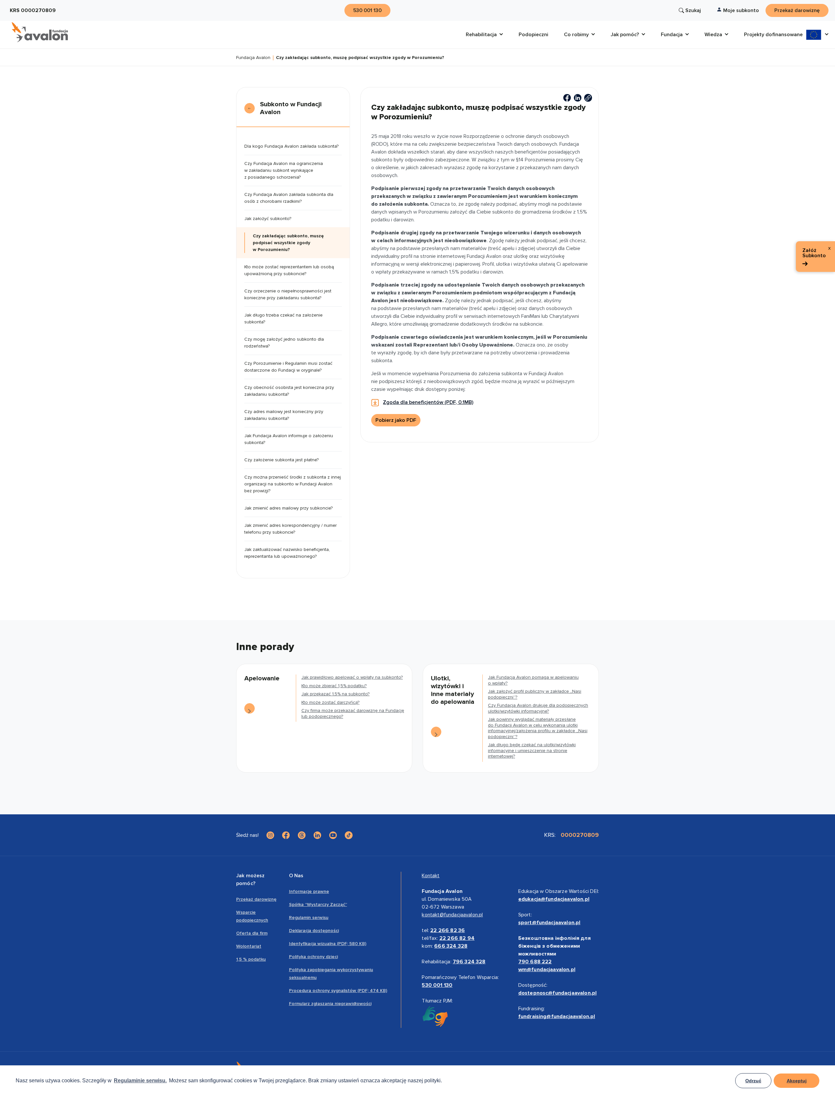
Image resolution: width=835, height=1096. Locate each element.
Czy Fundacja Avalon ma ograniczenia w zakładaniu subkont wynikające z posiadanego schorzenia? (283, 170)
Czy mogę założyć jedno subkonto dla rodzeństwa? (284, 342)
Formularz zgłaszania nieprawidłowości (330, 1003)
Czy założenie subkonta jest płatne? (281, 460)
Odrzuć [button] (753, 1080)
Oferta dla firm (251, 933)
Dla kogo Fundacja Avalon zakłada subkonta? (291, 146)
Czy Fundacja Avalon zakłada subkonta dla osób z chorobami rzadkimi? (288, 198)
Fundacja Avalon (253, 57)
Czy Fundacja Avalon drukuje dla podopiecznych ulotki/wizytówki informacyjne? (538, 708)
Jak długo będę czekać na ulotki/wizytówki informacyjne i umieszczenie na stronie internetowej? (532, 750)
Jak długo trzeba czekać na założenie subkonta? (283, 318)
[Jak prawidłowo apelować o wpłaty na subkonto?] (249, 708)
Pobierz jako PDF (395, 420)
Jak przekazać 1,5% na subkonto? (335, 694)
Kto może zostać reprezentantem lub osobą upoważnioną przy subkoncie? (289, 270)
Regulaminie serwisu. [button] (140, 1080)
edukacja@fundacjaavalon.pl (553, 899)
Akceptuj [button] (797, 1080)
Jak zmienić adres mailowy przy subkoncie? (288, 508)
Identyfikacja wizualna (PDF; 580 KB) (327, 943)
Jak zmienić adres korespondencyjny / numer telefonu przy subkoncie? (290, 529)
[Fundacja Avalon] (40, 32)
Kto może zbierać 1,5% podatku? (334, 686)
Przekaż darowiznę (256, 899)
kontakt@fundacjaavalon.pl (452, 914)
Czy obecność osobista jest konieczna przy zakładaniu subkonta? (289, 391)
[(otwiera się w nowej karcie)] (567, 98)
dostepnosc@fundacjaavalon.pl (557, 993)
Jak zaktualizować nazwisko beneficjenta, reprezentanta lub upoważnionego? (287, 553)
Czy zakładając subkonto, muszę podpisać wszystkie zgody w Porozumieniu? (288, 242)
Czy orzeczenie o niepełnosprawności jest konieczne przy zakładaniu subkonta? (287, 294)
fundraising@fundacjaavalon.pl (556, 1016)
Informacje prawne (309, 891)
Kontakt (430, 875)
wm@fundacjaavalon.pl (546, 969)
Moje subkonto (741, 10)
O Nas (296, 875)
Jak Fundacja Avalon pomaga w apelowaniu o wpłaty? (533, 680)
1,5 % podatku (251, 959)
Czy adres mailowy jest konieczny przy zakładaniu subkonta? (283, 415)
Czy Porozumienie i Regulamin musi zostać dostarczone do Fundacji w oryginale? (288, 367)
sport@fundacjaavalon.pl (549, 922)
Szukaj (693, 10)
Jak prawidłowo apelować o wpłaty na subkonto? (352, 677)
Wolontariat (248, 946)
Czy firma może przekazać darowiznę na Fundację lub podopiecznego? (352, 713)
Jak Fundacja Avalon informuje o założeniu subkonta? (288, 439)
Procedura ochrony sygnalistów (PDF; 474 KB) (338, 990)
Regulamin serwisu (308, 917)
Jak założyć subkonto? (267, 218)
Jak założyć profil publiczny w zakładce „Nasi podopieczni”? (534, 694)
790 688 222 (535, 961)
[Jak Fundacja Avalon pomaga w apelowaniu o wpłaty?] (436, 732)
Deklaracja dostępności (314, 930)
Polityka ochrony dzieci (313, 956)
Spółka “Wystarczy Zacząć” (318, 904)
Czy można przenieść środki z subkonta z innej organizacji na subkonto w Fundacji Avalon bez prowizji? (292, 484)
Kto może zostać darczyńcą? (330, 702)
